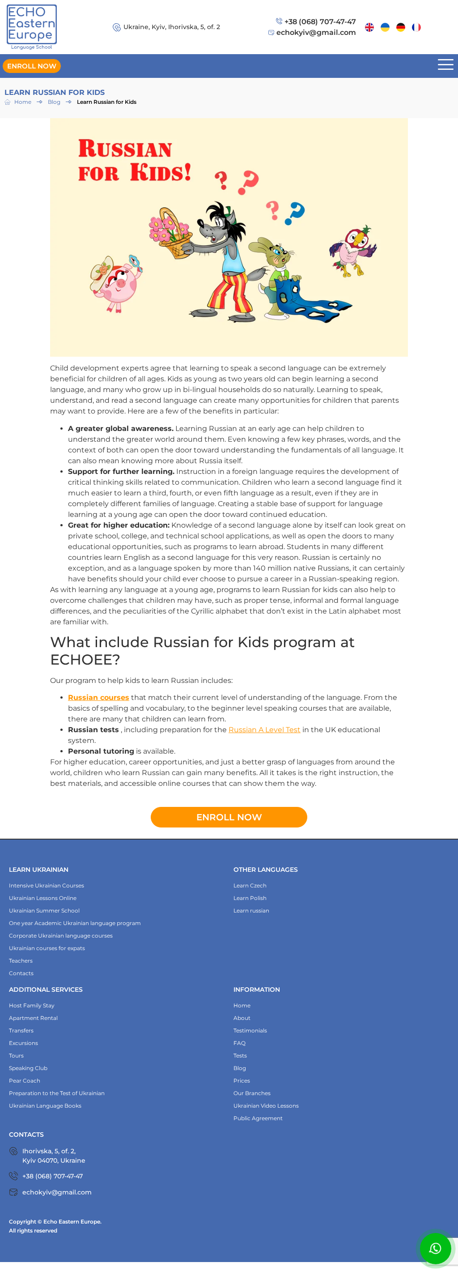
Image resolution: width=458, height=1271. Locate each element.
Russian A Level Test (265, 729)
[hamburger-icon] (446, 66)
